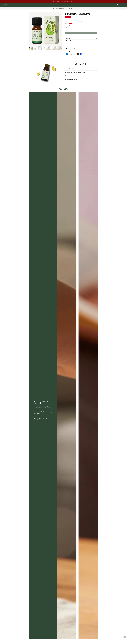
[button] (81, 33)
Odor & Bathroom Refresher (60, 8)
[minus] (66, 30)
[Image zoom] (45, 29)
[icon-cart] (125, 5)
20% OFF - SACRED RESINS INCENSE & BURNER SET (61, 1)
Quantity (67, 27)
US (120, 4)
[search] (117, 5)
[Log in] (123, 5)
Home (53, 8)
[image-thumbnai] (31, 48)
